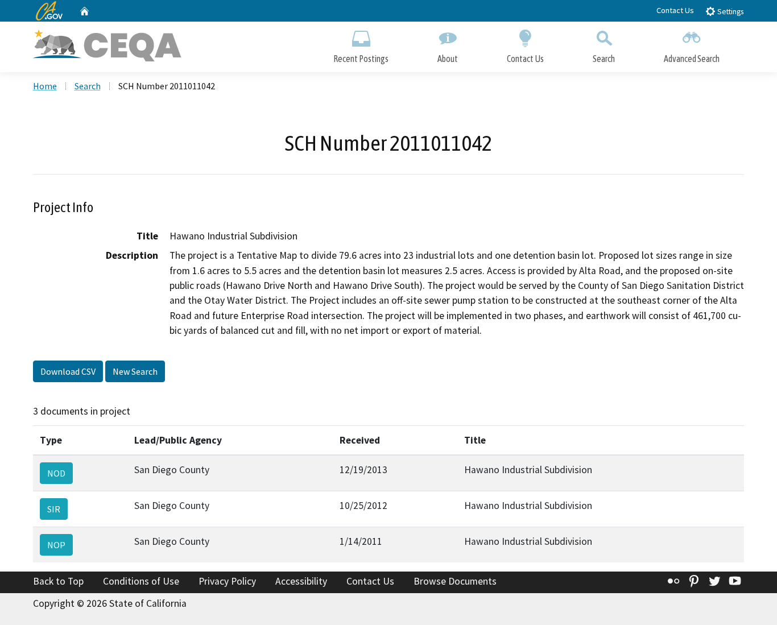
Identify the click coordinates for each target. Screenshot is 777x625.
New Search (135, 371)
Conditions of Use (141, 581)
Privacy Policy (227, 581)
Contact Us (675, 10)
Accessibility (301, 581)
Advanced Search (692, 58)
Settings (729, 11)
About (447, 58)
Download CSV (68, 371)
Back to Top (58, 581)
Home (45, 86)
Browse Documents (455, 581)
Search (604, 58)
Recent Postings (360, 58)
